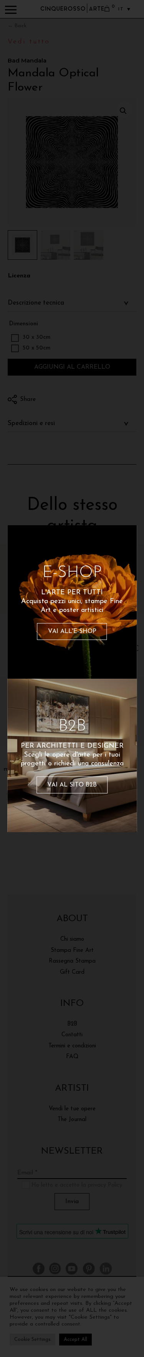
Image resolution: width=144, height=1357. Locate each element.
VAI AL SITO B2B (72, 785)
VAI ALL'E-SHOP (72, 631)
